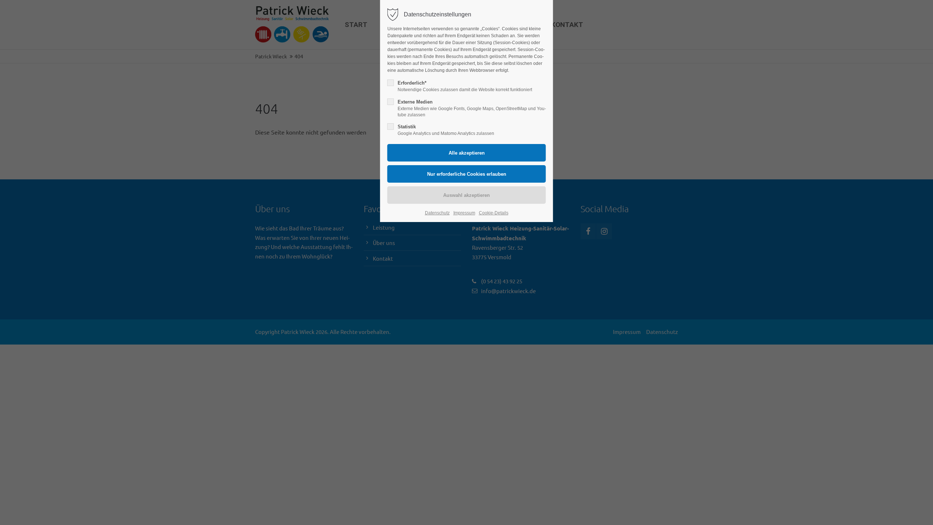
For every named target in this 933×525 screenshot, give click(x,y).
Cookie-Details (493, 212)
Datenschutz (437, 212)
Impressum (464, 212)
